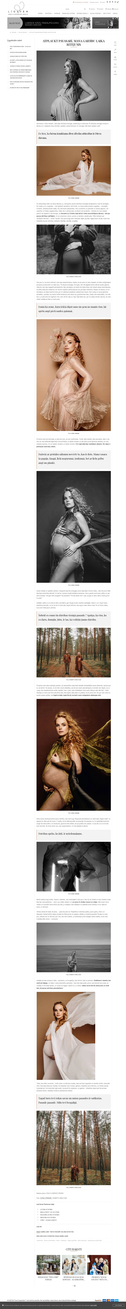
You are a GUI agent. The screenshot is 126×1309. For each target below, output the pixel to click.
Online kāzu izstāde (68, 13)
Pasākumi (57, 13)
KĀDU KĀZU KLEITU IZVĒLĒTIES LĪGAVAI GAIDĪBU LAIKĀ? (52, 1236)
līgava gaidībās (72, 1240)
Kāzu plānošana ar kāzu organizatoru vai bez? (21, 83)
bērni (58, 1240)
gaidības (64, 1240)
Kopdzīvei (48, 13)
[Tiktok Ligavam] (118, 2)
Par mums (102, 2)
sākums (14, 32)
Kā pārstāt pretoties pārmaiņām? (19, 87)
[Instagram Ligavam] (107, 2)
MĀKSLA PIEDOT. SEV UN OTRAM (49, 1212)
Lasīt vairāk (93, 1305)
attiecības (40, 1240)
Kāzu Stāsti (107, 13)
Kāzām (40, 13)
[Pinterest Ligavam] (113, 2)
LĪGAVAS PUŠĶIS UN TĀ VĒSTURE (18, 56)
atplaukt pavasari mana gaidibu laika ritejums (42, 32)
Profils (93, 9)
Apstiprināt (118, 1305)
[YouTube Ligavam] (115, 2)
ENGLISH (116, 9)
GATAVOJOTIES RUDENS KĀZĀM (18, 52)
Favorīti (101, 9)
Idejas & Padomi (95, 13)
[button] (73, 1286)
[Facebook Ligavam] (110, 2)
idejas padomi (23, 32)
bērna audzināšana (50, 1240)
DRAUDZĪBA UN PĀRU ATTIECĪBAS (49, 1215)
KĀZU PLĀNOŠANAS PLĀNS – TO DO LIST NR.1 (20, 47)
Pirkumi (109, 9)
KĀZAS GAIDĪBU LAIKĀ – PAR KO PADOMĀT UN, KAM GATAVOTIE (55, 1232)
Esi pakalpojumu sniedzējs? (81, 2)
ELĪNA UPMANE (75, 198)
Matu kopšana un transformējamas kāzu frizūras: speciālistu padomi (20, 71)
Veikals (115, 13)
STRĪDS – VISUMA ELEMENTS (48, 1220)
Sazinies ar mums (94, 2)
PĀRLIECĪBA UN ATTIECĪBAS (48, 1217)
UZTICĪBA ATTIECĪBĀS (46, 1209)
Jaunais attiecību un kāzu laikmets (20, 66)
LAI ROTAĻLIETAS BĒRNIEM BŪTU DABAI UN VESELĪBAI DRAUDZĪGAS (21, 77)
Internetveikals (82, 13)
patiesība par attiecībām (95, 1240)
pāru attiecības (83, 1240)
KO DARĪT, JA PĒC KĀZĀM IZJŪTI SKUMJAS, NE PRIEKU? (21, 61)
